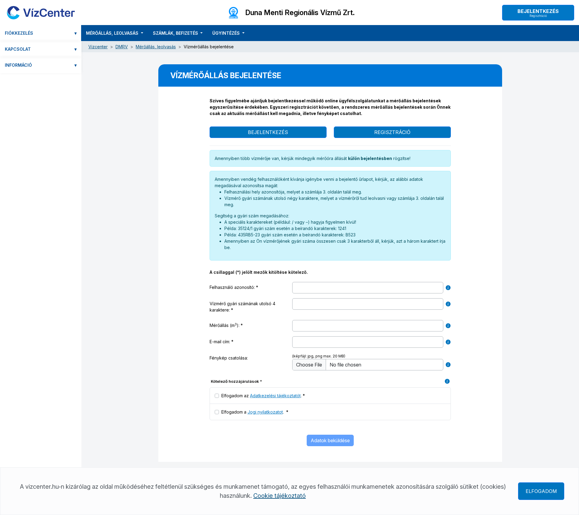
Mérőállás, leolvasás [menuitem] (113, 33)
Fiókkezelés (41, 33)
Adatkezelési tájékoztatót (275, 395)
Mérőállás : (234, 325)
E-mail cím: (220, 341)
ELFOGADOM (541, 491)
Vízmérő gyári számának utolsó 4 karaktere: (242, 306)
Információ (41, 65)
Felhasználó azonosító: (232, 287)
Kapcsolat (41, 49)
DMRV (121, 46)
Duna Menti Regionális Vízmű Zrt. (300, 12)
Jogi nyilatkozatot (265, 411)
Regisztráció (392, 132)
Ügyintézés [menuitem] (226, 33)
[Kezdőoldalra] (41, 12)
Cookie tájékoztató (279, 495)
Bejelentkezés (538, 13)
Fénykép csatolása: (229, 357)
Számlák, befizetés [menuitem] (176, 33)
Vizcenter (98, 46)
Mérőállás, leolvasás (156, 46)
